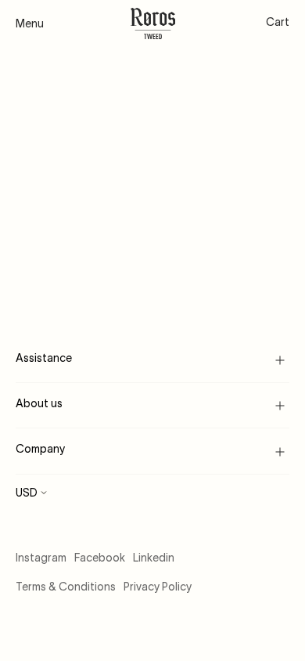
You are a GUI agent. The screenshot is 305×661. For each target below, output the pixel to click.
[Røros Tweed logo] (153, 23)
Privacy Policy (158, 586)
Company (40, 448)
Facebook (99, 557)
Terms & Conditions (66, 586)
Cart (277, 22)
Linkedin (153, 557)
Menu (30, 23)
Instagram (41, 557)
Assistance (44, 358)
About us (39, 403)
